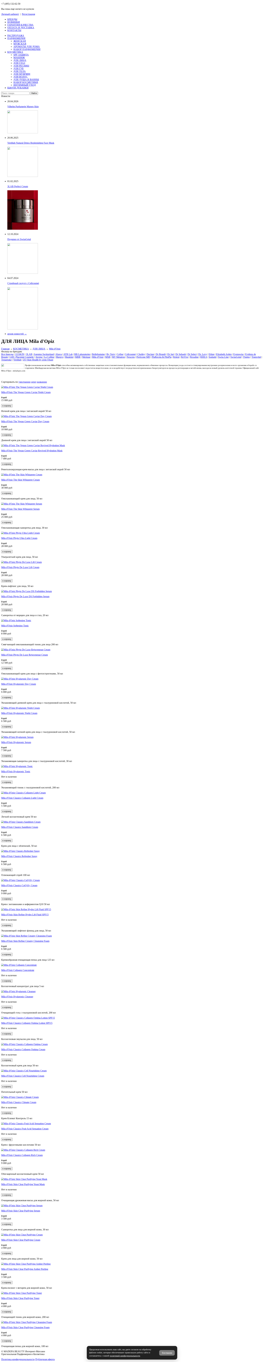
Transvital (256, 357)
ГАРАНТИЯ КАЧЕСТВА (20, 25)
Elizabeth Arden (224, 354)
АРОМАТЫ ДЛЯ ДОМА (26, 46)
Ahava (58, 354)
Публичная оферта (45, 1359)
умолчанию (24, 382)
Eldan (211, 354)
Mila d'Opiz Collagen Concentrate (17, 970)
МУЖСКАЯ (19, 43)
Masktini (69, 357)
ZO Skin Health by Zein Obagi (38, 359)
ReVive (184, 357)
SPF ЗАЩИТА (21, 54)
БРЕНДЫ (12, 19)
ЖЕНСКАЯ (19, 41)
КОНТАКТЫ (14, 30)
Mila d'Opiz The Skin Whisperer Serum (20, 509)
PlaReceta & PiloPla (161, 357)
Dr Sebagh (181, 354)
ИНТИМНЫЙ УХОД (24, 85)
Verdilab (17, 359)
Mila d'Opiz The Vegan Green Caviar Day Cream (25, 421)
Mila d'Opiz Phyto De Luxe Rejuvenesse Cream (24, 655)
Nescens (131, 357)
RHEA (203, 357)
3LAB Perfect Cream (17, 186)
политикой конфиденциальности (125, 1356)
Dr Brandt (161, 354)
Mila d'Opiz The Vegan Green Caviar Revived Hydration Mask (31, 450)
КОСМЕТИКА (15, 52)
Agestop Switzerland (44, 354)
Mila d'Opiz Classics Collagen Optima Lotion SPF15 (26, 1023)
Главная (5, 348)
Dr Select (192, 354)
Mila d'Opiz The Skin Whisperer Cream (20, 479)
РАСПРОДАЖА (15, 35)
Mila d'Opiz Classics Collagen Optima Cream (23, 1049)
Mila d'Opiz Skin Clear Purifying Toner (20, 1298)
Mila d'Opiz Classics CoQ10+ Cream (19, 885)
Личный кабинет (10, 14)
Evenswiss (238, 354)
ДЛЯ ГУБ (18, 68)
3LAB (29, 354)
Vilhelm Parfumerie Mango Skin (23, 106)
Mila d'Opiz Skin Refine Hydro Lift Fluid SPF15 (25, 914)
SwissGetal (235, 357)
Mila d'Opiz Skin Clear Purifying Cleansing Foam (25, 1327)
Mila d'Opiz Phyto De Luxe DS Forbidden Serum (25, 596)
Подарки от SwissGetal (19, 239)
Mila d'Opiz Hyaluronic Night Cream (19, 713)
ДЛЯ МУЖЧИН (21, 74)
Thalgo (246, 357)
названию (42, 382)
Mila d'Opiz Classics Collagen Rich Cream (22, 1155)
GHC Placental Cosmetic (22, 357)
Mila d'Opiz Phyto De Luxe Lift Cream (20, 567)
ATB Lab (68, 354)
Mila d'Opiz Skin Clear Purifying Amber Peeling (24, 1269)
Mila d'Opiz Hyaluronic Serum (16, 742)
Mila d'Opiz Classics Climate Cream (18, 1102)
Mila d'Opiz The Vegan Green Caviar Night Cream (26, 392)
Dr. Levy (202, 354)
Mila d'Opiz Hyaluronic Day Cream (18, 684)
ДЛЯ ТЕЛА (19, 71)
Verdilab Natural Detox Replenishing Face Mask (30, 143)
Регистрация (28, 14)
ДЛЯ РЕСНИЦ (21, 65)
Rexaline (194, 357)
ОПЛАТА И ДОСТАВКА (20, 27)
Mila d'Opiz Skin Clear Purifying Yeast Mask (23, 1184)
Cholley (141, 354)
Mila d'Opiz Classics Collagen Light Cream (22, 798)
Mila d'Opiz (55, 348)
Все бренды (7, 354)
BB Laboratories (82, 354)
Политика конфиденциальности (18, 1359)
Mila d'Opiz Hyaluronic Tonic (15, 771)
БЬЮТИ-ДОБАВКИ (18, 87)
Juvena (39, 357)
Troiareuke (6, 359)
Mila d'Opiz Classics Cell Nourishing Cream (22, 1076)
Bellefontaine (98, 354)
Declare (150, 354)
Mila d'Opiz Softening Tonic (15, 625)
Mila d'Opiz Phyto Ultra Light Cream (19, 538)
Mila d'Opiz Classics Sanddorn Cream (19, 827)
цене (33, 382)
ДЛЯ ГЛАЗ (19, 63)
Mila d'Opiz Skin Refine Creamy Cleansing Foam (25, 941)
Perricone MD (143, 357)
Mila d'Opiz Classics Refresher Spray (19, 856)
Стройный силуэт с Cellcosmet (23, 283)
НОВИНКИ (13, 22)
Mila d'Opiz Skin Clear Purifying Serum (20, 1210)
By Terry (110, 354)
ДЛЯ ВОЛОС (20, 76)
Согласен (167, 1353)
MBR (78, 357)
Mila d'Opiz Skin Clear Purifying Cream (20, 1240)
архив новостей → (17, 333)
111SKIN (19, 354)
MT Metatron (118, 357)
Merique (86, 357)
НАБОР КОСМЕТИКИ (25, 82)
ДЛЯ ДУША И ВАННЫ (26, 79)
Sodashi (212, 357)
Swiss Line (223, 357)
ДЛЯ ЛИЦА (19, 60)
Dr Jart (170, 354)
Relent (176, 357)
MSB (107, 357)
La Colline (49, 357)
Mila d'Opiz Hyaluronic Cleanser (17, 996)
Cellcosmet (130, 354)
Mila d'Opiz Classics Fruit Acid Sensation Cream (24, 1128)
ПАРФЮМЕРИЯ (16, 38)
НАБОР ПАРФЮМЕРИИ (26, 49)
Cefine (120, 354)
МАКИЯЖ (19, 57)
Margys (59, 357)
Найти (34, 93)
